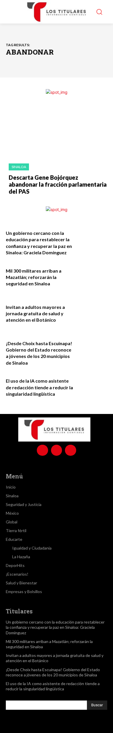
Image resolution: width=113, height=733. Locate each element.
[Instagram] (56, 450)
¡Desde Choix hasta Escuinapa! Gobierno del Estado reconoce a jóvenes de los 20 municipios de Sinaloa (53, 672)
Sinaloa (19, 167)
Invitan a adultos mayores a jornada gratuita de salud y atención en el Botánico (35, 313)
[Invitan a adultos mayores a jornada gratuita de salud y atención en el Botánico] (92, 313)
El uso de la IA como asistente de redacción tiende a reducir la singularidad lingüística (39, 387)
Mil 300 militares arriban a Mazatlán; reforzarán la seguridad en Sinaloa (33, 277)
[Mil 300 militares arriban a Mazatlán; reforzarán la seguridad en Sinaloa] (92, 277)
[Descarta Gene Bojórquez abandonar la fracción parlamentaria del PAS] (56, 132)
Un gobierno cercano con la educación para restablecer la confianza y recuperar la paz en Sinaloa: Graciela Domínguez (55, 627)
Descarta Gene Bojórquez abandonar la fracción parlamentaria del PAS (58, 184)
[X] (70, 450)
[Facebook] (42, 450)
